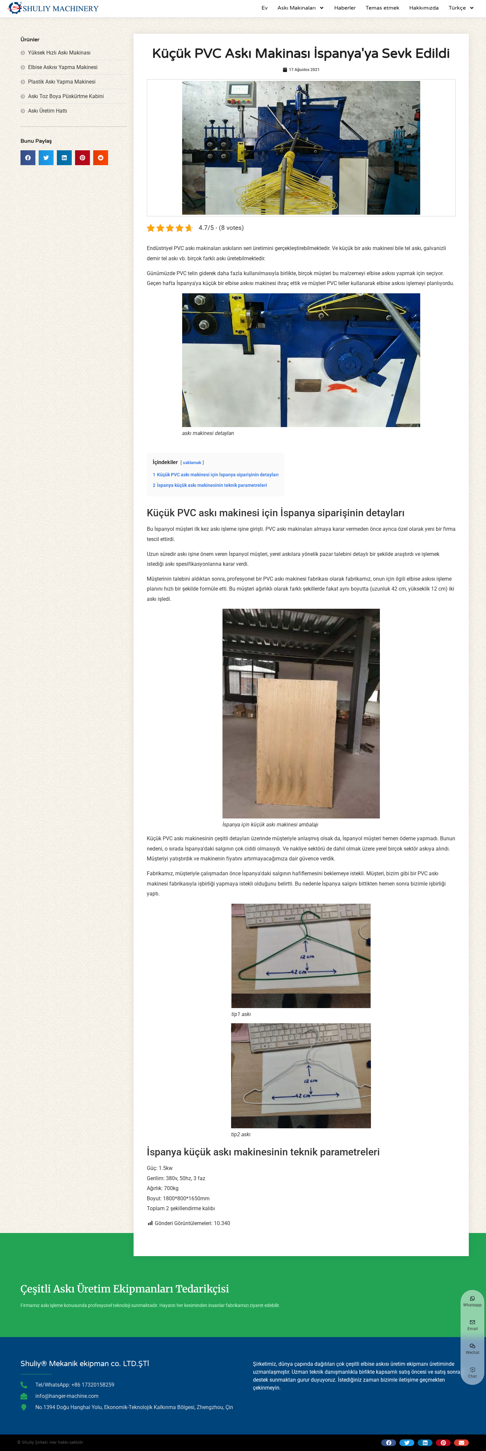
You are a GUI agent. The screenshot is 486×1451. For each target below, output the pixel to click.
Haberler (345, 8)
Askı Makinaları (296, 8)
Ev (264, 8)
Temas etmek (382, 8)
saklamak (192, 462)
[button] (27, 157)
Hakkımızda (424, 8)
